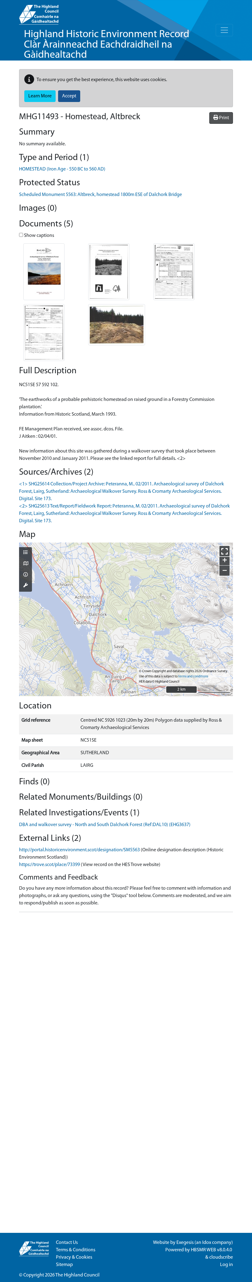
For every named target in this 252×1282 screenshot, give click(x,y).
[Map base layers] (25, 564)
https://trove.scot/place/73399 (49, 864)
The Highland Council (77, 1275)
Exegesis (185, 1242)
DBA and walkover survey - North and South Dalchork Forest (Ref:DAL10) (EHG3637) (105, 824)
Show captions (38, 235)
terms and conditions (193, 676)
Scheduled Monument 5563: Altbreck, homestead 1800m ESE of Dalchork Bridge (100, 194)
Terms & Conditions (75, 1250)
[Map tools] (25, 585)
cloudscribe (221, 1257)
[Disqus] (126, 994)
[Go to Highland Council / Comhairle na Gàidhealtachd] (38, 12)
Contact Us (67, 1242)
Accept (69, 96)
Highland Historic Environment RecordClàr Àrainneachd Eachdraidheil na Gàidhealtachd (106, 44)
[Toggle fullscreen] (224, 551)
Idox (206, 1242)
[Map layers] (25, 553)
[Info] (25, 575)
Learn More (40, 96)
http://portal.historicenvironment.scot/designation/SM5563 (79, 850)
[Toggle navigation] (224, 30)
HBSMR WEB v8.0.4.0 (212, 1250)
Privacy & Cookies (74, 1257)
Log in (226, 1264)
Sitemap (64, 1264)
